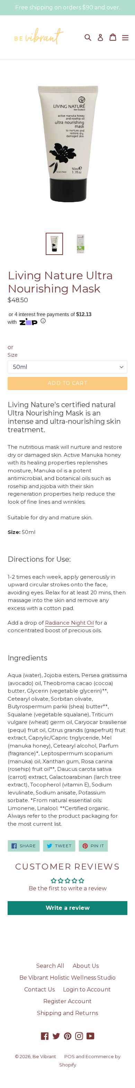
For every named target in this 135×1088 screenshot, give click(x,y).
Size (13, 355)
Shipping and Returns (67, 1013)
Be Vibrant (44, 1056)
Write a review (68, 908)
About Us (86, 966)
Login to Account (87, 989)
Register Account (67, 1001)
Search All (50, 966)
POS (69, 1056)
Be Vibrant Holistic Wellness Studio (67, 977)
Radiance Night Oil (69, 622)
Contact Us (39, 989)
